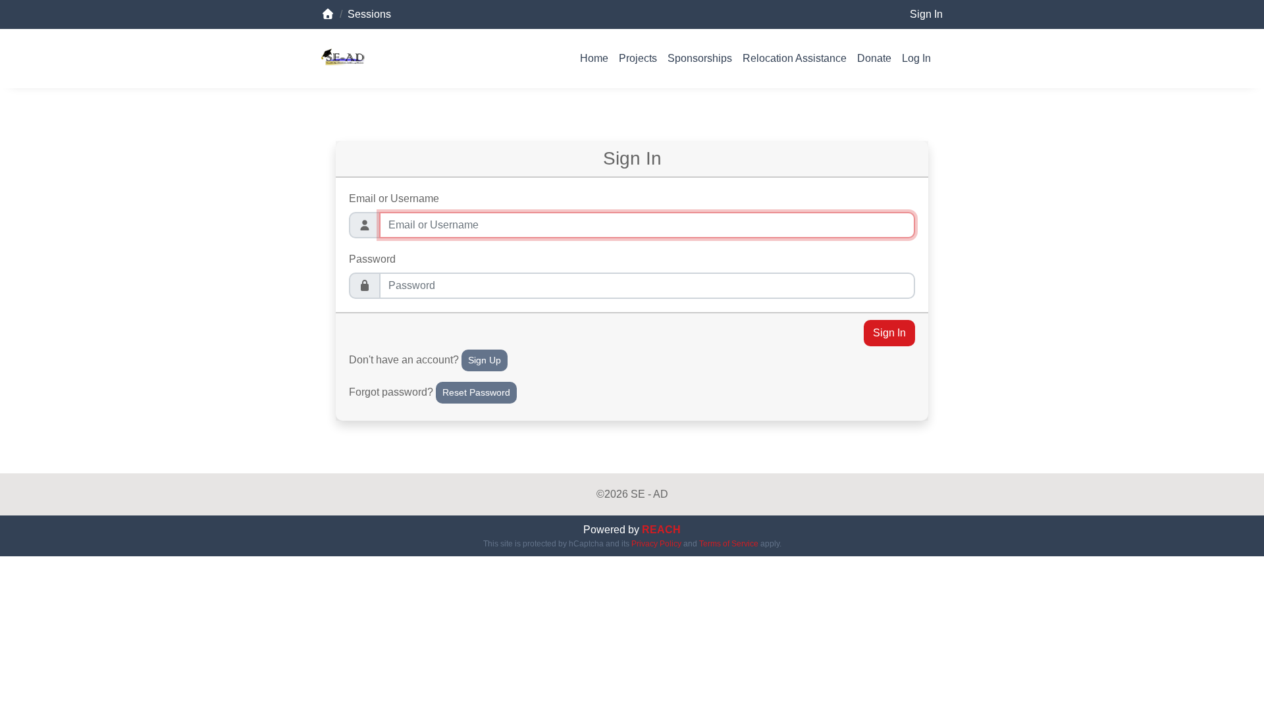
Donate (874, 58)
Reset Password (476, 392)
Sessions (369, 14)
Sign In (926, 14)
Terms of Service (728, 543)
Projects (638, 58)
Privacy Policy (656, 543)
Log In (916, 58)
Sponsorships (700, 58)
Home (594, 58)
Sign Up (484, 360)
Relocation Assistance (795, 58)
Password (372, 259)
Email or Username (394, 198)
